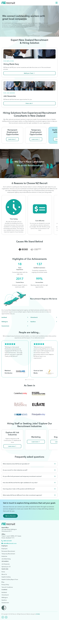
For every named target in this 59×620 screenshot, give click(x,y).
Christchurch (34, 317)
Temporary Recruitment (8, 553)
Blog (3, 582)
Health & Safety (6, 577)
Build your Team (28, 73)
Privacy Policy (5, 584)
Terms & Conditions (7, 587)
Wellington (5, 321)
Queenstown (5, 326)
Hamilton (33, 321)
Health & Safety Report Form (10, 579)
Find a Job (29, 103)
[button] (28, 379)
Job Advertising (6, 559)
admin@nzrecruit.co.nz (9, 543)
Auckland (4, 317)
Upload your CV (6, 566)
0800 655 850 (7, 541)
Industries (4, 556)
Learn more (11, 139)
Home (3, 571)
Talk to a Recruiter (10, 516)
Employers (4, 548)
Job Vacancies (6, 564)
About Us (4, 574)
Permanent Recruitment (8, 551)
